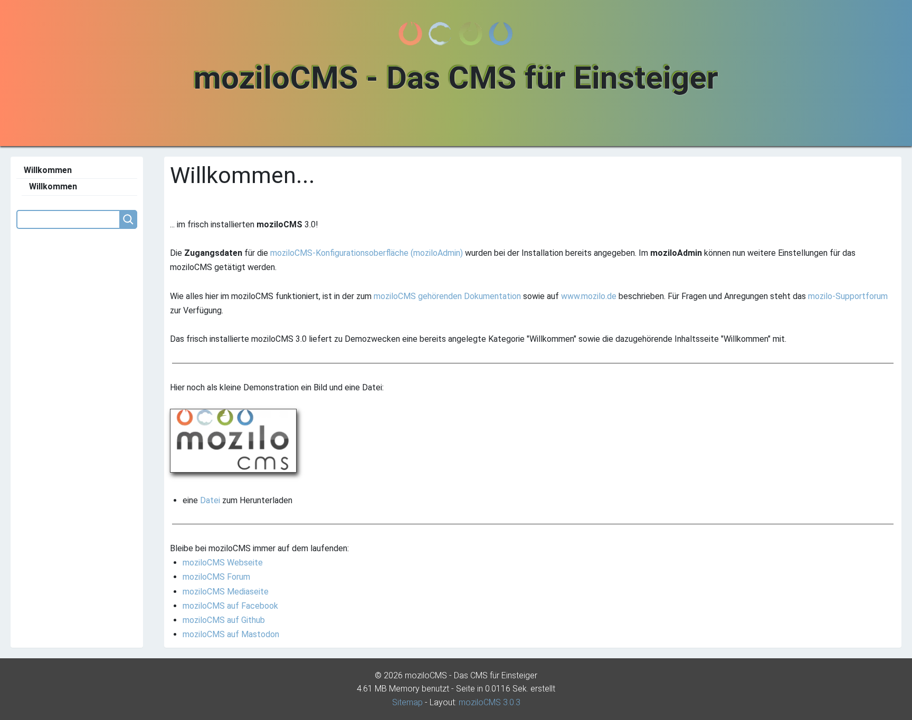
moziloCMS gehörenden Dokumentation (447, 296)
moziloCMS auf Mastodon (231, 634)
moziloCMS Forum (216, 577)
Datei (210, 500)
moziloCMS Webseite (223, 563)
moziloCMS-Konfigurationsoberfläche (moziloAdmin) (366, 253)
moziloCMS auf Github (224, 620)
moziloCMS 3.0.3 (489, 702)
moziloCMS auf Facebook (230, 606)
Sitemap (407, 702)
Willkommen (48, 170)
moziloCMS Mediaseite (226, 592)
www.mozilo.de (588, 296)
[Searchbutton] (128, 219)
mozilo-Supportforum (848, 296)
